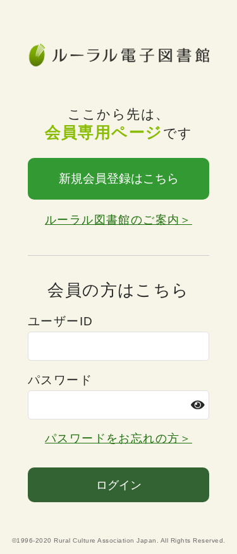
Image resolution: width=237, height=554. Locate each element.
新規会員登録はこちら (119, 178)
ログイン (119, 485)
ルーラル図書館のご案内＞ (118, 220)
